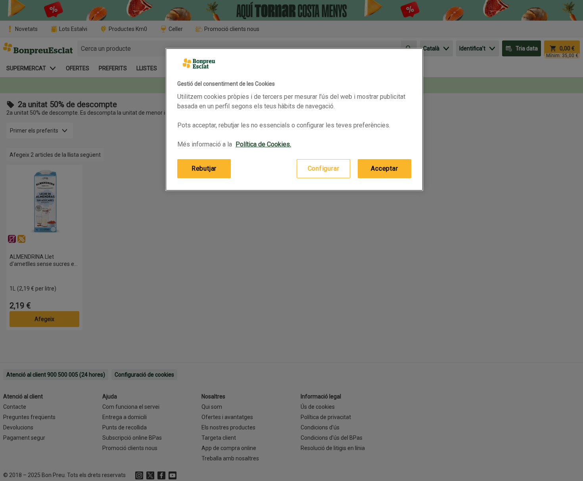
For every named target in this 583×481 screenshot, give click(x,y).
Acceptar (384, 168)
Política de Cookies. (263, 144)
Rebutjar (204, 168)
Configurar (323, 168)
